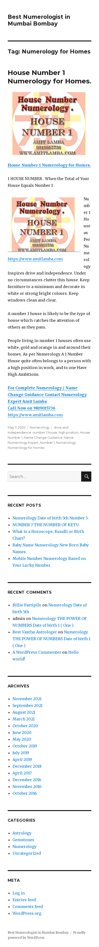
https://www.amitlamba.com (35, 258)
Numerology (40, 427)
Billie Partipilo (26, 605)
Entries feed (24, 899)
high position (69, 432)
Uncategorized (26, 853)
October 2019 (24, 746)
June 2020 (21, 732)
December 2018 (27, 766)
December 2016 (26, 779)
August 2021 (23, 712)
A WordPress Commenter (36, 652)
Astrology (21, 833)
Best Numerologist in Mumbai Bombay (39, 20)
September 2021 (27, 705)
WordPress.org (26, 913)
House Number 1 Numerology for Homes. (49, 76)
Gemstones (23, 839)
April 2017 (22, 773)
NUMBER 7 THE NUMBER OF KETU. (46, 524)
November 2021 (27, 698)
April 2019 (22, 759)
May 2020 (21, 739)
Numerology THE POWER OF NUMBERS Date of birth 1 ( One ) (51, 639)
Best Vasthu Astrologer (34, 632)
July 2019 (20, 752)
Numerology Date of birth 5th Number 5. (50, 518)
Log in (18, 893)
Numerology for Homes (26, 448)
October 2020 (25, 725)
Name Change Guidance (43, 437)
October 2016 (24, 793)
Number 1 (47, 442)
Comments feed (27, 906)
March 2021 (23, 719)
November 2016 (27, 786)
